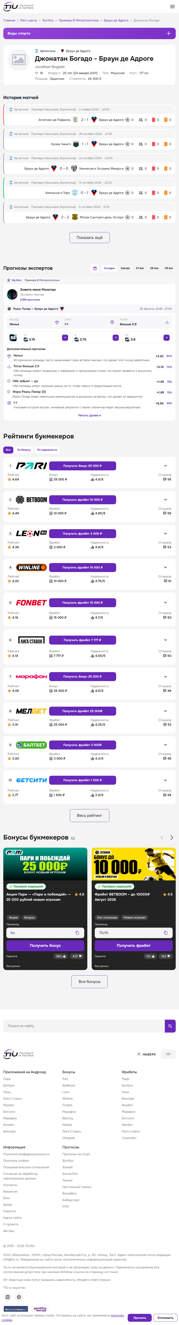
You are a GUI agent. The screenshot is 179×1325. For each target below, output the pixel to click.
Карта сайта (12, 1218)
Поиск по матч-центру (19, 1036)
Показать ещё (90, 237)
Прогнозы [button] (70, 1147)
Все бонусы (89, 981)
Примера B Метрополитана (42, 280)
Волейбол (69, 1193)
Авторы (8, 1231)
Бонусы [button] (68, 1072)
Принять (139, 1318)
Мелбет (8, 1105)
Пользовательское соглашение (26, 1167)
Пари (7, 1079)
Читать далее (88, 415)
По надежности (47, 450)
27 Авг (140, 268)
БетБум (8, 1085)
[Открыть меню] (172, 6)
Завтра (125, 268)
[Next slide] (172, 838)
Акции (13, 917)
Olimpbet (68, 1138)
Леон (7, 1092)
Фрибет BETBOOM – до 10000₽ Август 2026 (122, 897)
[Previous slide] (162, 838)
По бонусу (24, 450)
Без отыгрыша (107, 917)
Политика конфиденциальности (26, 1154)
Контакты (10, 1185)
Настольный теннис (76, 1187)
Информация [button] (14, 1147)
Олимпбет (129, 1138)
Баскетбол (70, 1174)
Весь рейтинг (89, 815)
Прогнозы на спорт (76, 1154)
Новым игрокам (134, 917)
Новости (9, 1211)
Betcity (67, 1118)
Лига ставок (131, 1131)
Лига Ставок (12, 1099)
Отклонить (165, 1318)
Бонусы (29, 917)
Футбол (16, 280)
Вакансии (10, 1191)
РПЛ (65, 1206)
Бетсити (9, 1112)
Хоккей (67, 1167)
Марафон (10, 1118)
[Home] (19, 1054)
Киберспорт (71, 1200)
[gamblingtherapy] (40, 1309)
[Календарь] (95, 268)
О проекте (10, 1224)
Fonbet (67, 1105)
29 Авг (169, 268)
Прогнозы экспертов (28, 268)
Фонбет (8, 1125)
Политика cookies (16, 1161)
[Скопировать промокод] (77, 932)
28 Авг (154, 268)
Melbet (67, 1125)
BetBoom (68, 1085)
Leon (65, 1092)
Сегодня (109, 268)
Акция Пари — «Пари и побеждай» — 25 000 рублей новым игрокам (38, 897)
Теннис (67, 1180)
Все (8, 450)
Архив (7, 1205)
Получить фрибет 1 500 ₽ (82, 780)
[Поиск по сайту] (170, 1026)
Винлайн (9, 1131)
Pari (65, 1079)
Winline (67, 1099)
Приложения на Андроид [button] (24, 1072)
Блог (6, 1198)
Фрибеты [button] (129, 1072)
